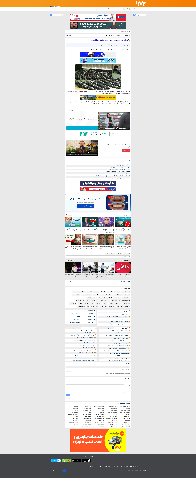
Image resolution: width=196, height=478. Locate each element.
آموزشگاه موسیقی (113, 424)
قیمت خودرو (90, 316)
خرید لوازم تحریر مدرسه (114, 306)
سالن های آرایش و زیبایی (125, 406)
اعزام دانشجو (75, 408)
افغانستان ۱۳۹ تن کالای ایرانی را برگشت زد (86, 330)
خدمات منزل (75, 420)
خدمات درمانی (114, 410)
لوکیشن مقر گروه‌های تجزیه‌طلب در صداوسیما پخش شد (117, 335)
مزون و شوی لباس (87, 408)
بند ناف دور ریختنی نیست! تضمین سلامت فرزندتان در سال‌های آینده (116, 177)
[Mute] (102, 129)
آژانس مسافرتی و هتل (86, 426)
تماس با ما (122, 466)
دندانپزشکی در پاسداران (114, 303)
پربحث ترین (75, 327)
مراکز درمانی (127, 414)
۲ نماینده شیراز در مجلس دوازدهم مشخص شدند (118, 324)
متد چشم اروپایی (117, 298)
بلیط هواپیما (117, 292)
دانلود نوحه (105, 303)
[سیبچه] (86, 461)
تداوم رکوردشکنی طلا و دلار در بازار (88, 332)
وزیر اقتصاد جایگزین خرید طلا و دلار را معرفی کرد (85, 337)
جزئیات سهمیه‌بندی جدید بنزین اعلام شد (87, 345)
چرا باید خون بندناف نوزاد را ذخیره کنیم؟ (122, 165)
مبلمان (89, 412)
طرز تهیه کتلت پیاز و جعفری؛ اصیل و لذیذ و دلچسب (84, 340)
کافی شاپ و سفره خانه (99, 418)
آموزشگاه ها (114, 420)
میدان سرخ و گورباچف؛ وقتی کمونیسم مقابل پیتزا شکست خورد (116, 358)
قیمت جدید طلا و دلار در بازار (89, 343)
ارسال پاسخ (68, 370)
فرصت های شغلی (115, 466)
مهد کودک (102, 412)
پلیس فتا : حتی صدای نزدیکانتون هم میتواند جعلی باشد (118, 169)
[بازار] (66, 461)
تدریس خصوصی (100, 408)
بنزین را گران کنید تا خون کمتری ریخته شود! (119, 338)
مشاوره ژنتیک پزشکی (90, 300)
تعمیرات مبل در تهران (86, 414)
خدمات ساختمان (87, 422)
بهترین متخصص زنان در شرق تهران (86, 303)
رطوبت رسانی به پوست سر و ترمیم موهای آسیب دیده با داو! (117, 173)
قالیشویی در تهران (87, 424)
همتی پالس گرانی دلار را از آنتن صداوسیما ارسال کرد (117, 333)
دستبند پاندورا (127, 295)
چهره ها (121, 9)
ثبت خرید (81, 128)
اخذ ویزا (76, 406)
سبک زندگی (126, 9)
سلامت (113, 9)
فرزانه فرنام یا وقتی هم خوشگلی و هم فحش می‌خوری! (84, 360)
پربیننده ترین (91, 327)
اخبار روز (137, 9)
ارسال (67, 394)
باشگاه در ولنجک (101, 298)
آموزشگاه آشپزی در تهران (99, 406)
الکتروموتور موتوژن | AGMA (83, 306)
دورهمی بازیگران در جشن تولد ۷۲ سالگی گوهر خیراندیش (83, 335)
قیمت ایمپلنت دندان (125, 292)
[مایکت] (56, 461)
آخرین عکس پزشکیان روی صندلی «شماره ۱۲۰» (118, 314)
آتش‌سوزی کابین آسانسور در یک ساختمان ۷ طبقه (119, 340)
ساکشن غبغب (103, 292)
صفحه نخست (143, 9)
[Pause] (100, 129)
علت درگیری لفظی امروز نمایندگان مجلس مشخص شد (117, 316)
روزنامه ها (91, 313)
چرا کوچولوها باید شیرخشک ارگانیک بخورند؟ (121, 179)
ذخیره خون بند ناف (80, 300)
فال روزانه (76, 319)
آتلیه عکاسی (101, 426)
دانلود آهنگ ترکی (73, 303)
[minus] (69, 35)
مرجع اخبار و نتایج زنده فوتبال (106, 295)
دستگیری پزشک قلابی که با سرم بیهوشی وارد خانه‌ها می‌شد (116, 350)
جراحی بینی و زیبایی (126, 426)
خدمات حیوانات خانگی (112, 412)
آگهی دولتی (100, 466)
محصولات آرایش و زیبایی (125, 412)
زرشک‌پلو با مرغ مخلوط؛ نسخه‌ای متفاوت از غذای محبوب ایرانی (82, 355)
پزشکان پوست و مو (113, 406)
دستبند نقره (96, 292)
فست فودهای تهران (100, 416)
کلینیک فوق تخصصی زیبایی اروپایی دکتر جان (120, 300)
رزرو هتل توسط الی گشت (86, 295)
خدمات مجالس (101, 424)
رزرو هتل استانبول (126, 298)
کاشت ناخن (128, 408)
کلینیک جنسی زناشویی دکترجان (103, 300)
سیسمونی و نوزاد (74, 412)
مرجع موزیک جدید (118, 295)
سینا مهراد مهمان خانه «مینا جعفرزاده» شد (86, 352)
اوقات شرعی (90, 322)
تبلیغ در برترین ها (107, 466)
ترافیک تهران (90, 319)
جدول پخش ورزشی (74, 322)
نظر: (129, 385)
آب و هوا (76, 316)
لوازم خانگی (75, 418)
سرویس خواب (88, 416)
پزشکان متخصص (126, 416)
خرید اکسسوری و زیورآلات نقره (79, 292)
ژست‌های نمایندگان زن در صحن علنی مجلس (119, 321)
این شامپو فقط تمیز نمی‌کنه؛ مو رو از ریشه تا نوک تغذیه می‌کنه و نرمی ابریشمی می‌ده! (112, 175)
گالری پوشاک (88, 406)
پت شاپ (115, 414)
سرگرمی (97, 9)
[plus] (72, 35)
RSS (87, 466)
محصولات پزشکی (113, 408)
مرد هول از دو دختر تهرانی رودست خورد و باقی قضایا (84, 358)
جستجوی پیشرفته (92, 466)
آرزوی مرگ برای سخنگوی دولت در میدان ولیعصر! (118, 345)
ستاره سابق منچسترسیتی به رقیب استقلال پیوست (118, 348)
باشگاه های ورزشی (113, 416)
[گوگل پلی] (76, 461)
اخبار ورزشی (132, 9)
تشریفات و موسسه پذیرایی (98, 422)
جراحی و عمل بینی (94, 306)
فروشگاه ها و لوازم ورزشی (111, 418)
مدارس (102, 410)
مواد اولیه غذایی (76, 295)
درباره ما (126, 466)
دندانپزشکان (127, 420)
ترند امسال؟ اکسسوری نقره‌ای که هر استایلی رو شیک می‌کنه (117, 171)
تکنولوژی (102, 9)
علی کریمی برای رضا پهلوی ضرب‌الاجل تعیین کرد (119, 360)
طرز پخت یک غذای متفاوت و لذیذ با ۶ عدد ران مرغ (84, 350)
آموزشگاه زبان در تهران (112, 422)
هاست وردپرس (98, 303)
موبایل (76, 416)
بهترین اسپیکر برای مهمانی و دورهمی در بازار (121, 164)
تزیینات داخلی (88, 420)
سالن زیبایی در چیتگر (125, 303)
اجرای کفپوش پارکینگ (125, 306)
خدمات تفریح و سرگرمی (73, 414)
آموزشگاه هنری (114, 426)
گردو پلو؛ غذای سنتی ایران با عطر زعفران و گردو (119, 353)
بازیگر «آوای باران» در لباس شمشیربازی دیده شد (118, 330)
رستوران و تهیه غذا (100, 414)
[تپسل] (66, 110)
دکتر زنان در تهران (126, 418)
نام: (129, 382)
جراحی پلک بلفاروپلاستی (91, 298)
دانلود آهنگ (96, 295)
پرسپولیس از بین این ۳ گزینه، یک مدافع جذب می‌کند (118, 356)
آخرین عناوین (125, 328)
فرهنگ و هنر (108, 9)
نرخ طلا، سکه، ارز (74, 313)
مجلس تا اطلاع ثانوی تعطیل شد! (121, 319)
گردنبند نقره (89, 292)
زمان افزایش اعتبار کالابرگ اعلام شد (88, 347)
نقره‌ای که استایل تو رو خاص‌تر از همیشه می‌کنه (120, 167)
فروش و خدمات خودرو (73, 422)
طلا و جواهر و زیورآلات (86, 410)
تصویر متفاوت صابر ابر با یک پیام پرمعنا (120, 343)
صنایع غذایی (101, 420)
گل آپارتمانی (109, 298)
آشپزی (117, 9)
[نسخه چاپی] (67, 35)
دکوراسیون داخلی (87, 418)
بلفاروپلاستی (110, 292)
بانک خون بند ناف (103, 306)
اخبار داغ (110, 328)
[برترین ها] (140, 3)
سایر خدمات (75, 424)
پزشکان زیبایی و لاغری (125, 424)
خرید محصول (126, 151)
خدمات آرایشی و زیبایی (125, 410)
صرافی (76, 410)
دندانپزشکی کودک (126, 422)
